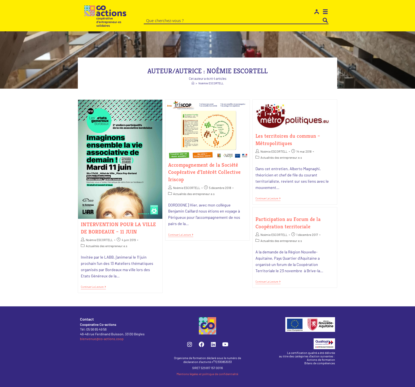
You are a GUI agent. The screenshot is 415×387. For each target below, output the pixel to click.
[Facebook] (201, 344)
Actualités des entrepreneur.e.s (106, 246)
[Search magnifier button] (325, 20)
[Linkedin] (213, 344)
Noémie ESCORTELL (210, 83)
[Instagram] (189, 344)
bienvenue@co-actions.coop (102, 339)
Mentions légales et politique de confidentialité (207, 374)
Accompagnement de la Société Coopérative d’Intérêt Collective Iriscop (204, 172)
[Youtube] (225, 344)
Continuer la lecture (93, 286)
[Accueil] (193, 83)
